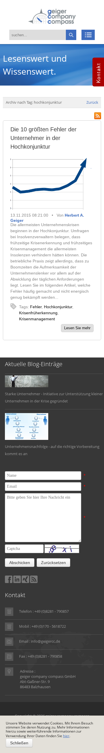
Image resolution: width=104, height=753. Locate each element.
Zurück (92, 102)
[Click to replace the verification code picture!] (61, 548)
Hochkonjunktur (58, 306)
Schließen (19, 743)
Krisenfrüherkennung (38, 313)
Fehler (36, 306)
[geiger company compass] (52, 16)
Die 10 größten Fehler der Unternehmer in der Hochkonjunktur (43, 138)
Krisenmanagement (37, 319)
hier (66, 735)
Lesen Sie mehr (77, 328)
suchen (71, 35)
